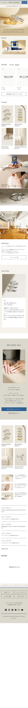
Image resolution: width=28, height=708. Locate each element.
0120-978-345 (19, 603)
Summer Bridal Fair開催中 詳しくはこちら (14, 6)
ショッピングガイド (21, 592)
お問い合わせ (20, 596)
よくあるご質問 (7, 596)
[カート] (5, 3)
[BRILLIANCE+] (14, 2)
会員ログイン (7, 592)
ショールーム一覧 (14, 257)
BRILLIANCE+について (14, 413)
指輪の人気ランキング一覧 (14, 94)
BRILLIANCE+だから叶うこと (14, 409)
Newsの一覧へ (4, 548)
